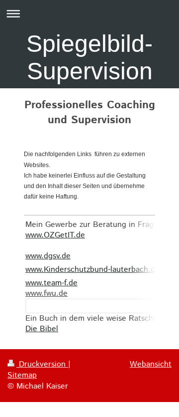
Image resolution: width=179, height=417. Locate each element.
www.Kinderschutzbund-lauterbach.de (92, 269)
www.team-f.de (51, 283)
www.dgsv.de (48, 256)
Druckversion (42, 364)
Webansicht (151, 364)
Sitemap (22, 375)
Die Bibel (41, 329)
